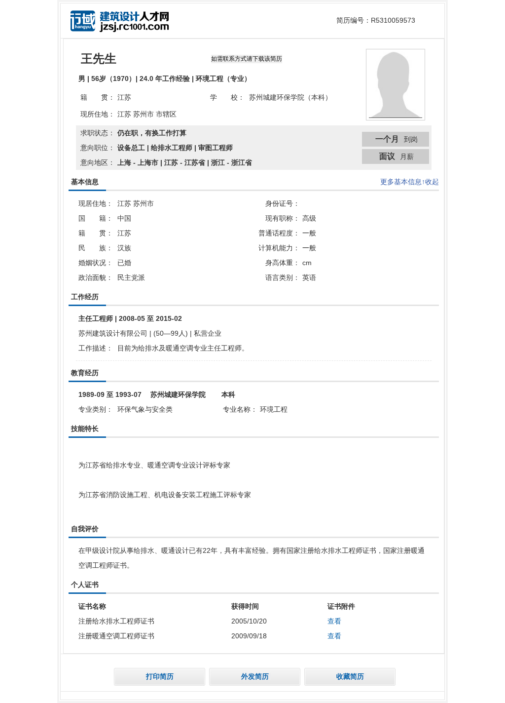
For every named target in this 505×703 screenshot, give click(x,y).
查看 (334, 621)
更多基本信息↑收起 (409, 182)
